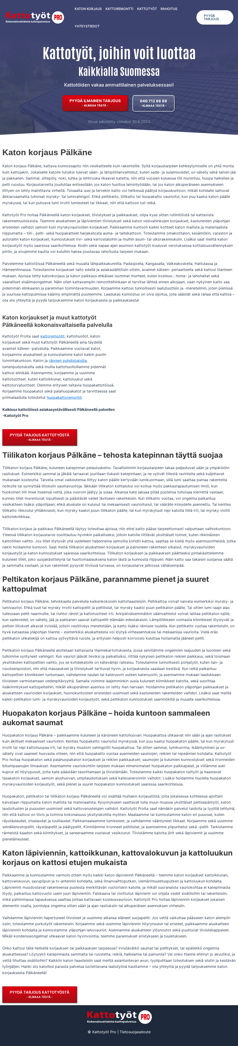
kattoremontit (52, 336)
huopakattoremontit (64, 397)
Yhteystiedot (87, 26)
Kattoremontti (119, 9)
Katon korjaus (88, 9)
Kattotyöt (147, 9)
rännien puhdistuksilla (68, 360)
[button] (214, 17)
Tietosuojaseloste (135, 1032)
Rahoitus (169, 9)
